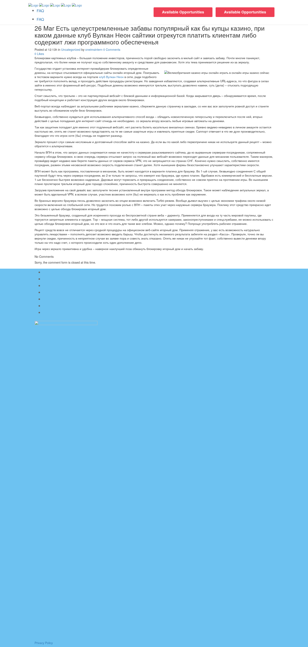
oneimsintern (93, 49)
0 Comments (111, 49)
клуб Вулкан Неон (111, 77)
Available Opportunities (245, 12)
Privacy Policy (44, 643)
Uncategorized (70, 49)
